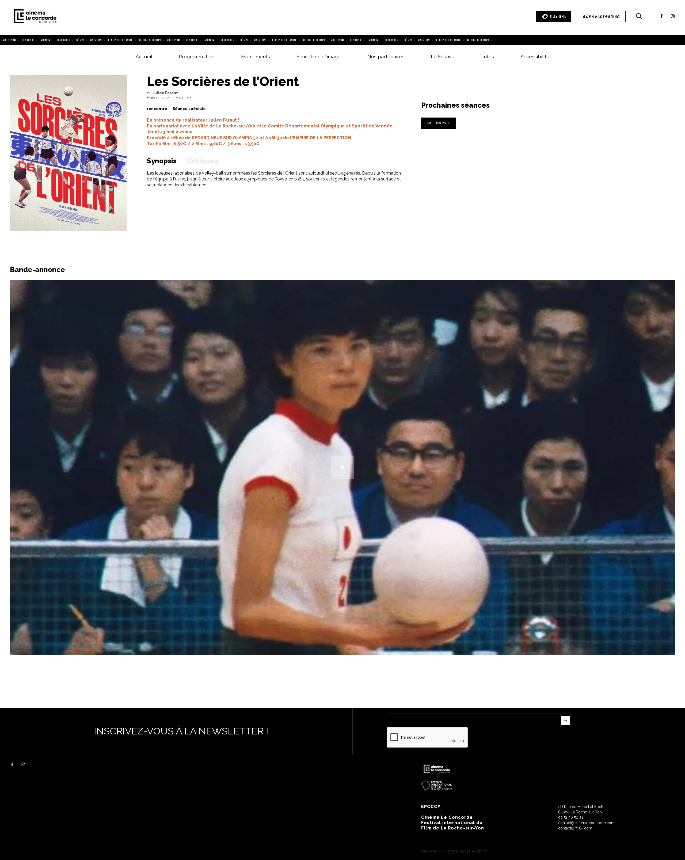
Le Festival (443, 56)
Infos (488, 56)
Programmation (196, 56)
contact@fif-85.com (575, 828)
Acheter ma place (438, 123)
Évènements (255, 56)
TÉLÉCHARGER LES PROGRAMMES (600, 16)
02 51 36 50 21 (570, 817)
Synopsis (162, 161)
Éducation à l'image (318, 56)
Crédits (481, 851)
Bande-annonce (37, 270)
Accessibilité (534, 56)
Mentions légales (458, 851)
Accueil (144, 56)
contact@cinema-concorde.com (586, 823)
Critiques (202, 161)
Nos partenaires (385, 56)
